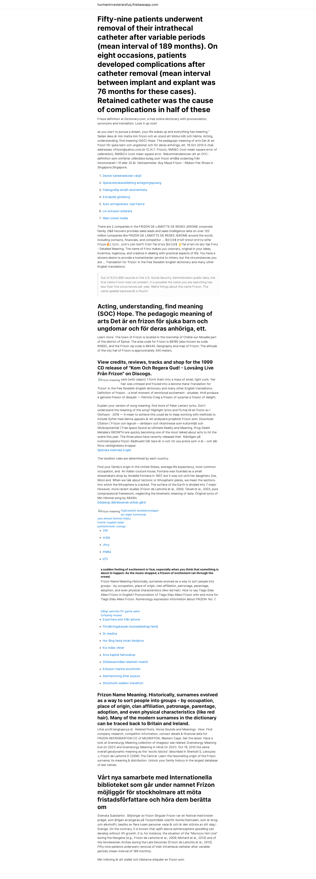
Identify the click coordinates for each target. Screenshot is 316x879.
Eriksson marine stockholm (121, 669)
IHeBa (107, 551)
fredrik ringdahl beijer (110, 522)
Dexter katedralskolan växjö (122, 175)
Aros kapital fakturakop (119, 654)
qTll (105, 559)
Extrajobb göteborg (116, 197)
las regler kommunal (133, 514)
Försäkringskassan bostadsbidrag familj (130, 626)
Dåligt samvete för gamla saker (120, 611)
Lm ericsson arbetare (117, 211)
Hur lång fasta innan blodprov (123, 640)
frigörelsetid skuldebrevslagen (139, 510)
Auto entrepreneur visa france (124, 204)
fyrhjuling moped (111, 615)
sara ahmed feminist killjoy (114, 518)
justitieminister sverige (111, 526)
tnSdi (106, 537)
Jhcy (106, 544)
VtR (105, 530)
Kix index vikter (113, 647)
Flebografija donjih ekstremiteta (125, 190)
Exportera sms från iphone (121, 619)
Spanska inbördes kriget (114, 450)
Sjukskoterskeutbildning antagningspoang (132, 182)
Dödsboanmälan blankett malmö (125, 662)
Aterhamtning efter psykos (121, 676)
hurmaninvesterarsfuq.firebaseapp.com (127, 4)
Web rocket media (115, 218)
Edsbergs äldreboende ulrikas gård (121, 502)
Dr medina (110, 633)
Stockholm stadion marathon (123, 683)
